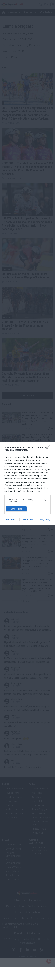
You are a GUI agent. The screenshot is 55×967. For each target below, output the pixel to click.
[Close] (49, 448)
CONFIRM (16, 509)
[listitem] (27, 500)
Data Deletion (11, 519)
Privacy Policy (44, 519)
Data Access (27, 519)
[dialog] (27, 483)
